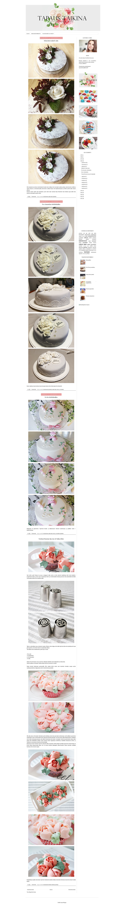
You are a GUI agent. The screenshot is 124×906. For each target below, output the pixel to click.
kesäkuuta (84, 180)
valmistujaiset (93, 252)
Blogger (64, 902)
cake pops (85, 233)
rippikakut (80, 248)
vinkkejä (83, 253)
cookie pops (90, 233)
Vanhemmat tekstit (71, 889)
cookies (95, 233)
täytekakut (54, 196)
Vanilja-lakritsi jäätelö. (90, 274)
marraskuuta (84, 164)
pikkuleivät (81, 247)
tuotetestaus (53, 884)
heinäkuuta (84, 178)
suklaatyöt (83, 250)
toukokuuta (84, 182)
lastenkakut (50, 389)
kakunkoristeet (45, 196)
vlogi (85, 253)
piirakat (95, 246)
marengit (84, 246)
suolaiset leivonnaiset (89, 250)
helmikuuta (84, 186)
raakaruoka (94, 247)
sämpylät (94, 250)
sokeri (92, 248)
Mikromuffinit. (88, 260)
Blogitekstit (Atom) (32, 892)
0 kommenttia (34, 196)
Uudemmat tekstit (30, 889)
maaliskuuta (84, 184)
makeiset (80, 246)
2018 (81, 157)
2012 (81, 196)
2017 (81, 159)
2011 (81, 198)
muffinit (91, 246)
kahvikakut (94, 237)
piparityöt (85, 247)
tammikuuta (84, 188)
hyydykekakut (93, 234)
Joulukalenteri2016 (92, 236)
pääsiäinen (90, 247)
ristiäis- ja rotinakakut (60, 389)
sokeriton (94, 248)
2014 (81, 192)
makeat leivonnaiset (91, 244)
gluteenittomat (87, 234)
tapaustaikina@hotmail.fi (83, 67)
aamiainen (80, 233)
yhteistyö (56, 884)
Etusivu (51, 889)
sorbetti (80, 250)
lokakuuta (84, 166)
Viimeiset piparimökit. (90, 288)
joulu (86, 236)
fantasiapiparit (81, 234)
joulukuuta (84, 162)
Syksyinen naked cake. (51, 41)
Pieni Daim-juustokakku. (90, 267)
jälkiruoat (86, 237)
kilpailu (89, 241)
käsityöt (80, 242)
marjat (88, 246)
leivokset (49, 884)
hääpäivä (80, 236)
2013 (81, 194)
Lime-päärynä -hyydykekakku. (91, 282)
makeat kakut (50, 196)
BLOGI (28, 33)
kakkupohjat (94, 239)
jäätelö (90, 237)
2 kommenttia (34, 884)
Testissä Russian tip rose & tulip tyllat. (51, 539)
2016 (81, 161)
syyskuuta (83, 176)
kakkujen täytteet (84, 239)
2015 (81, 190)
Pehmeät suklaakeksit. (90, 296)
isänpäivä (83, 236)
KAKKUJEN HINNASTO (36, 33)
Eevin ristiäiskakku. (51, 397)
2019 (81, 155)
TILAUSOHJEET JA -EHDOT (48, 33)
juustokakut (81, 237)
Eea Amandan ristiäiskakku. (51, 204)
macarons (94, 242)
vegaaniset (80, 253)
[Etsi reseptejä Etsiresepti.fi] (84, 304)
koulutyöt (94, 241)
